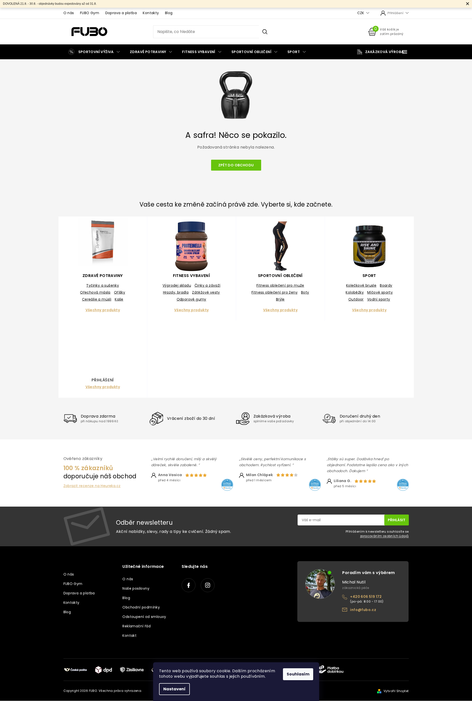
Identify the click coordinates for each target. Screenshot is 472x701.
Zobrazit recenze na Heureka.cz (92, 486)
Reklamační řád (136, 626)
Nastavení (174, 689)
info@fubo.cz (363, 609)
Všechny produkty (102, 309)
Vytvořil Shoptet (396, 691)
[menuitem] (94, 51)
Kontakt (129, 635)
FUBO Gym (89, 12)
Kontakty (151, 12)
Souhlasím (298, 674)
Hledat (265, 31)
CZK (361, 13)
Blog (169, 12)
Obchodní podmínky (141, 607)
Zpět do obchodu (236, 165)
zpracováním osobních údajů (384, 536)
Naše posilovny (135, 588)
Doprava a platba (121, 12)
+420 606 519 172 (366, 596)
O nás (68, 12)
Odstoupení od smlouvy (144, 616)
